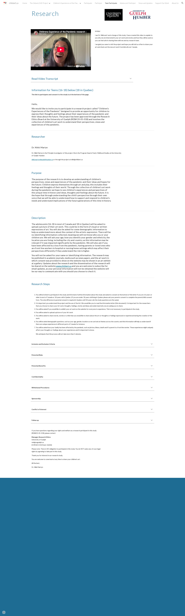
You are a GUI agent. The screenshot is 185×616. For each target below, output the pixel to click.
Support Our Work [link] (162, 3)
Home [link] (24, 3)
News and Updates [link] (146, 3)
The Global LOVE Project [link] (39, 3)
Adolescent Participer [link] (128, 3)
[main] (61, 13)
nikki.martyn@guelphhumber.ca (42, 159)
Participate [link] (88, 3)
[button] (182, 3)
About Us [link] (175, 3)
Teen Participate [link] (111, 3)
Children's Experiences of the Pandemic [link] (66, 3)
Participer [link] (98, 3)
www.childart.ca (63, 266)
